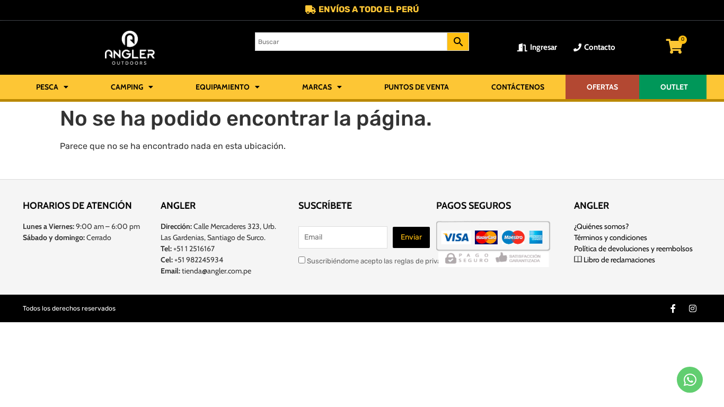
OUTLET (674, 87)
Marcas (317, 87)
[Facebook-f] (673, 308)
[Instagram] (692, 308)
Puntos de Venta (416, 87)
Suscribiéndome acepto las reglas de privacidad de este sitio (401, 260)
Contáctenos (517, 87)
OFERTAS (602, 87)
